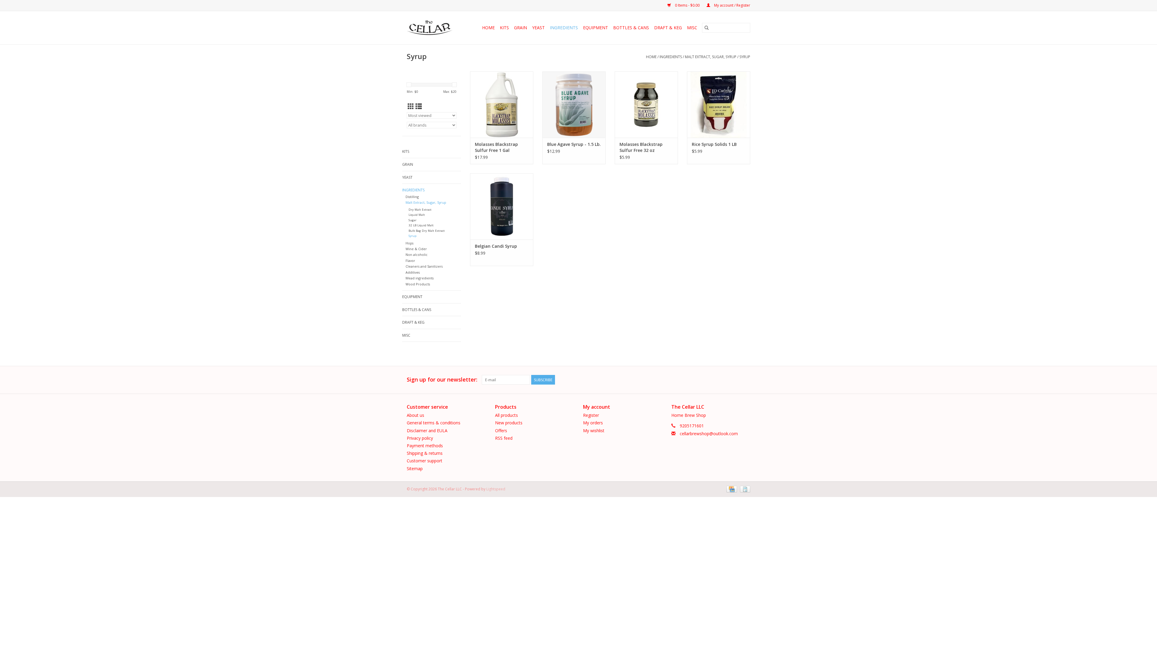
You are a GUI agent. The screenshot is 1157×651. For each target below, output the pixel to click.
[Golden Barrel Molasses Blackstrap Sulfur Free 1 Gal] (501, 104)
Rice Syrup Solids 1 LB (714, 144)
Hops (409, 243)
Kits (504, 27)
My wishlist (593, 430)
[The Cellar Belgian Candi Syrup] (501, 206)
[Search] (706, 28)
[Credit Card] (731, 488)
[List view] (418, 106)
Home (488, 27)
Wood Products (418, 284)
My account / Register (731, 5)
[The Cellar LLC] (431, 27)
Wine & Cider (416, 249)
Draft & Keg (668, 27)
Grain (520, 27)
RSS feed (504, 438)
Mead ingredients (420, 278)
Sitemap (415, 468)
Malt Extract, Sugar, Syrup (710, 56)
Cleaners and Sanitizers (424, 266)
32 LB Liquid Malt (421, 225)
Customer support (424, 461)
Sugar (412, 220)
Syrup (744, 56)
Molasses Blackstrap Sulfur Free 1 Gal (496, 147)
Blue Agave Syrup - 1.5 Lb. (574, 144)
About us (415, 415)
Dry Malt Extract (420, 210)
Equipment (595, 27)
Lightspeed (495, 489)
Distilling (412, 196)
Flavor (410, 260)
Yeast (538, 27)
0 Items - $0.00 (687, 5)
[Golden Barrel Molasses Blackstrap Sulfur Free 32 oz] (646, 104)
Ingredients (564, 27)
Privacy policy (420, 438)
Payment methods (425, 445)
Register (591, 415)
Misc (692, 27)
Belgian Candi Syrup (496, 246)
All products (506, 415)
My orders (593, 423)
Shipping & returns (425, 453)
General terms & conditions (433, 423)
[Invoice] (744, 488)
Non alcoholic (417, 254)
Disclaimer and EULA (427, 430)
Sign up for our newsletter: (442, 379)
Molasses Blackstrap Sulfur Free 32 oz (641, 147)
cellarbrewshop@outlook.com (709, 433)
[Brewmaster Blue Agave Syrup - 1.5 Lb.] (574, 104)
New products (508, 423)
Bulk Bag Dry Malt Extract (427, 231)
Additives (413, 272)
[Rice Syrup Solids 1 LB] (718, 104)
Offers (501, 430)
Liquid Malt (417, 215)
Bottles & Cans (631, 27)
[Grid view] (411, 106)
